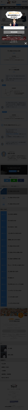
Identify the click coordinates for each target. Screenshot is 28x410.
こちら (11, 42)
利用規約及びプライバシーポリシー (8, 38)
